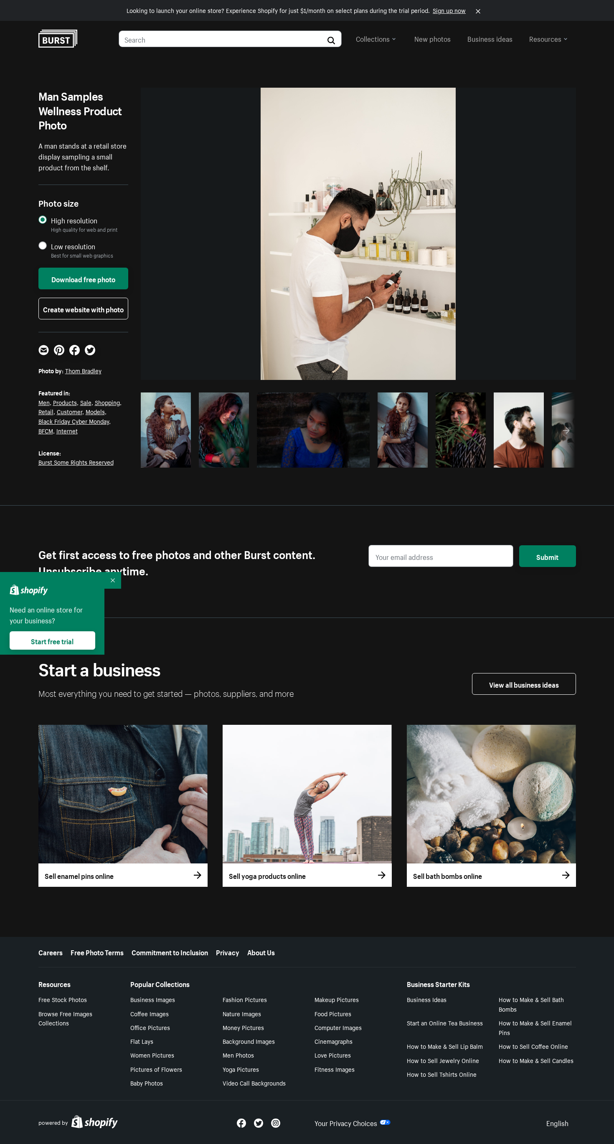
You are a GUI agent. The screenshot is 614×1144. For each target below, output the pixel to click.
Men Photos (238, 1054)
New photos (432, 38)
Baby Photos (146, 1082)
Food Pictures (333, 1013)
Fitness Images (335, 1068)
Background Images (249, 1040)
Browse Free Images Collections (65, 1018)
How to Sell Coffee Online (533, 1045)
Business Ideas (427, 999)
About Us (261, 951)
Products (65, 402)
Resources (545, 38)
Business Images (152, 999)
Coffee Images (149, 1013)
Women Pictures (152, 1054)
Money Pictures (243, 1027)
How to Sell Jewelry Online (443, 1060)
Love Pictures (333, 1054)
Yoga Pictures (241, 1068)
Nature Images (242, 1013)
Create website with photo (83, 308)
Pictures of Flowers (156, 1068)
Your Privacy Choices (346, 1122)
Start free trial (52, 640)
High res (311, 459)
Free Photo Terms (97, 951)
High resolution (74, 220)
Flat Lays (141, 1040)
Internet (67, 430)
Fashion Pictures (245, 999)
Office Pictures (150, 1027)
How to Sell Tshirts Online (442, 1073)
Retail (45, 411)
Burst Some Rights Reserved (76, 461)
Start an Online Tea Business (445, 1022)
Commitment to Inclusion (170, 951)
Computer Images (338, 1027)
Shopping (107, 402)
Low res (169, 459)
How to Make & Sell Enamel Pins (535, 1027)
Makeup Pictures (337, 999)
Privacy (227, 951)
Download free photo (83, 278)
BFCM (45, 430)
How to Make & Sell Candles (536, 1060)
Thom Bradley (83, 370)
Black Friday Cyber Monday (73, 420)
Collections (373, 38)
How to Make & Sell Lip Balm (445, 1045)
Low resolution (73, 246)
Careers (50, 951)
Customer (69, 411)
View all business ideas (524, 683)
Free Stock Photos (62, 999)
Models (95, 411)
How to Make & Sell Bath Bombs (531, 1004)
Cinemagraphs (334, 1040)
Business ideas (490, 38)
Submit (547, 556)
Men (44, 402)
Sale (85, 402)
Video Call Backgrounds (254, 1082)
